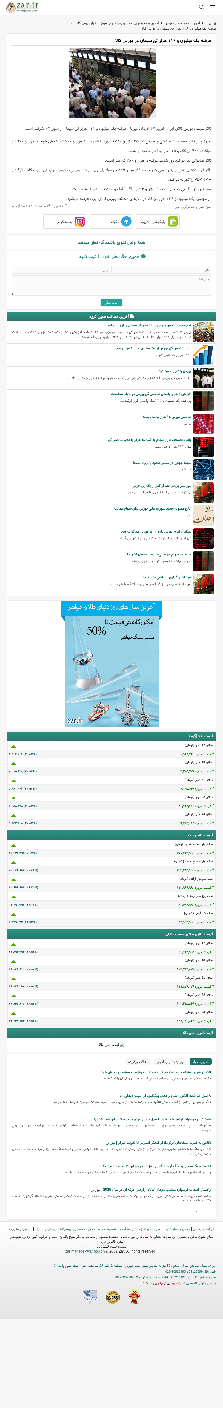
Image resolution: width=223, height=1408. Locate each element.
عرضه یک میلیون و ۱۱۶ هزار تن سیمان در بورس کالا (179, 28)
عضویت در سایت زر (102, 1228)
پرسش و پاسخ (46, 1228)
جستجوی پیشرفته (72, 1228)
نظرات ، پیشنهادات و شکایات (141, 1228)
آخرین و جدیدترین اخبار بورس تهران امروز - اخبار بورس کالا (117, 22)
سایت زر (142, 1236)
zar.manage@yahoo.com (85, 1251)
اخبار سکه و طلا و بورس (183, 22)
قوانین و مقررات (20, 1228)
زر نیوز (211, 22)
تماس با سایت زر (178, 1228)
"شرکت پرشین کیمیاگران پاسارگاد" (164, 1283)
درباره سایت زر (203, 1228)
